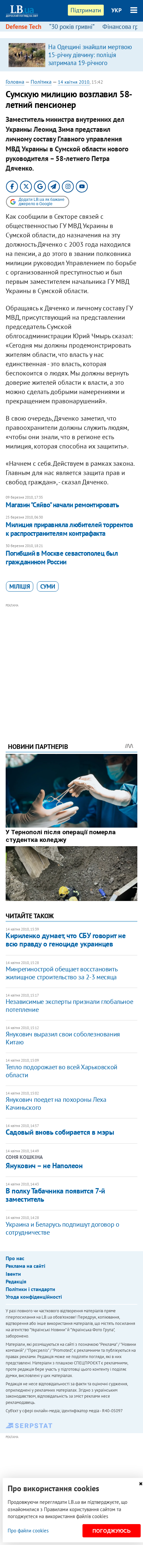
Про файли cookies (28, 1530)
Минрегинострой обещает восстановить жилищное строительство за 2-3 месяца (61, 973)
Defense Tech (23, 27)
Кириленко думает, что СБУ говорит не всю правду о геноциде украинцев (65, 939)
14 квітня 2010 (73, 82)
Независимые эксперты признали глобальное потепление (69, 1005)
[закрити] (140, 1483)
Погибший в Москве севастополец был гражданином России (62, 557)
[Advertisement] (71, 664)
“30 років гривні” (71, 27)
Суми (47, 586)
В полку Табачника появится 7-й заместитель (55, 1195)
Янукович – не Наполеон (44, 1165)
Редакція (16, 1281)
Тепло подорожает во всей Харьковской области (61, 1071)
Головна (15, 81)
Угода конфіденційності (34, 1296)
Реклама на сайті (25, 1265)
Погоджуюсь (111, 1531)
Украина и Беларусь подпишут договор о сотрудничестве (62, 1228)
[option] (71, 54)
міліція (19, 586)
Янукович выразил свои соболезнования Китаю (63, 1038)
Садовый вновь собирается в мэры (60, 1132)
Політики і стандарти (30, 1289)
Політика (41, 81)
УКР (116, 10)
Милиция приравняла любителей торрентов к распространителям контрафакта (69, 529)
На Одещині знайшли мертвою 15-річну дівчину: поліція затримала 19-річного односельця (90, 59)
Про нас (15, 1258)
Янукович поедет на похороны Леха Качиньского (56, 1103)
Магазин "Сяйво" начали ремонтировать (62, 504)
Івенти (13, 1273)
